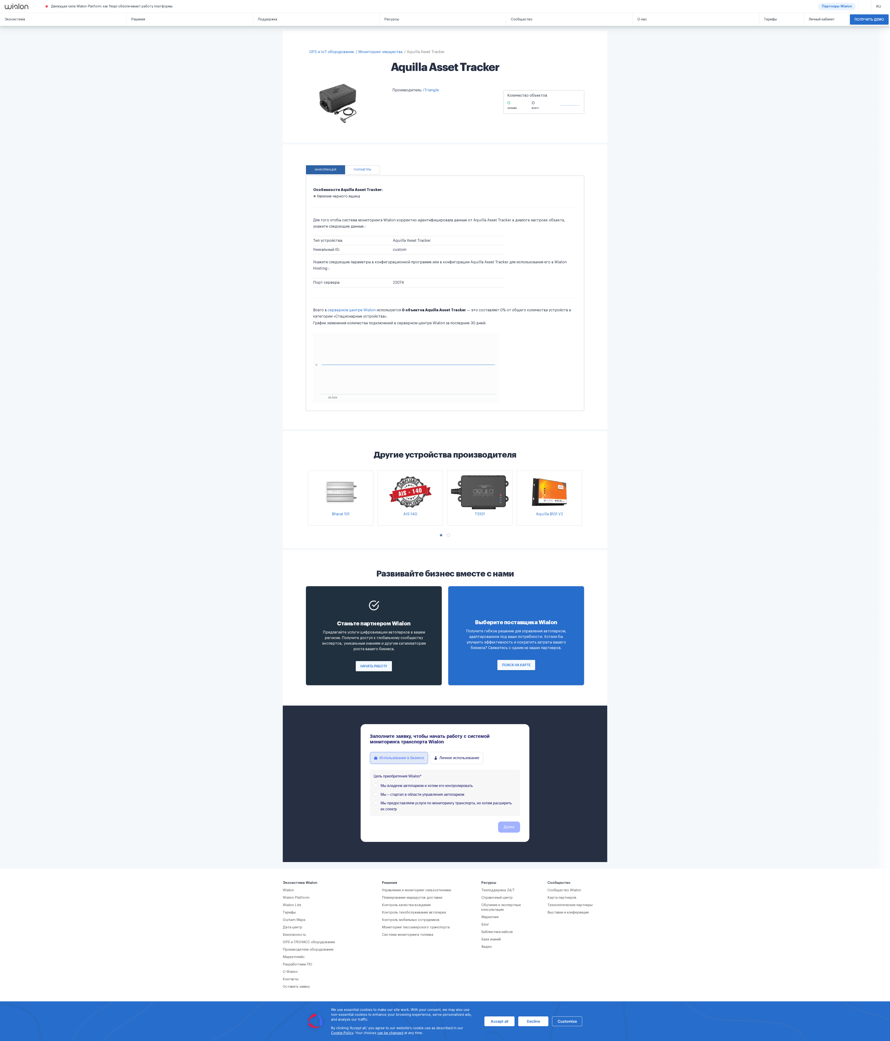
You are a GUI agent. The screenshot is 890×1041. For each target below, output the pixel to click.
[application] (445, 1021)
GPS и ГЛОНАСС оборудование (309, 942)
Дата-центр (292, 927)
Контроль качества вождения (406, 905)
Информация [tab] (325, 169)
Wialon (288, 890)
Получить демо (869, 19)
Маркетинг (490, 917)
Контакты (291, 979)
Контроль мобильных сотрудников (410, 920)
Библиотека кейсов (497, 932)
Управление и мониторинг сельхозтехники (416, 890)
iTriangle (431, 90)
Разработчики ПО (297, 964)
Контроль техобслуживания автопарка (414, 912)
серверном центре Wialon (352, 310)
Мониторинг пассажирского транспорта (416, 927)
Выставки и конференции (568, 912)
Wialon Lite (292, 905)
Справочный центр (497, 897)
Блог (485, 924)
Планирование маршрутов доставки (412, 897)
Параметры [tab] (362, 169)
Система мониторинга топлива (407, 934)
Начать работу (373, 666)
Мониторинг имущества (380, 52)
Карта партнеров (561, 897)
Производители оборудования (308, 949)
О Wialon (290, 972)
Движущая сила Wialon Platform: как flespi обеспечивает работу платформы (111, 6)
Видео (486, 947)
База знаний (491, 939)
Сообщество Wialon (564, 890)
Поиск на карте (516, 665)
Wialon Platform (296, 897)
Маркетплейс (294, 957)
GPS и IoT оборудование (331, 52)
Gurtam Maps (294, 920)
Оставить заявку (296, 986)
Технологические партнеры (570, 905)
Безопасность (294, 934)
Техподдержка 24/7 (498, 890)
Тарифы (289, 912)
